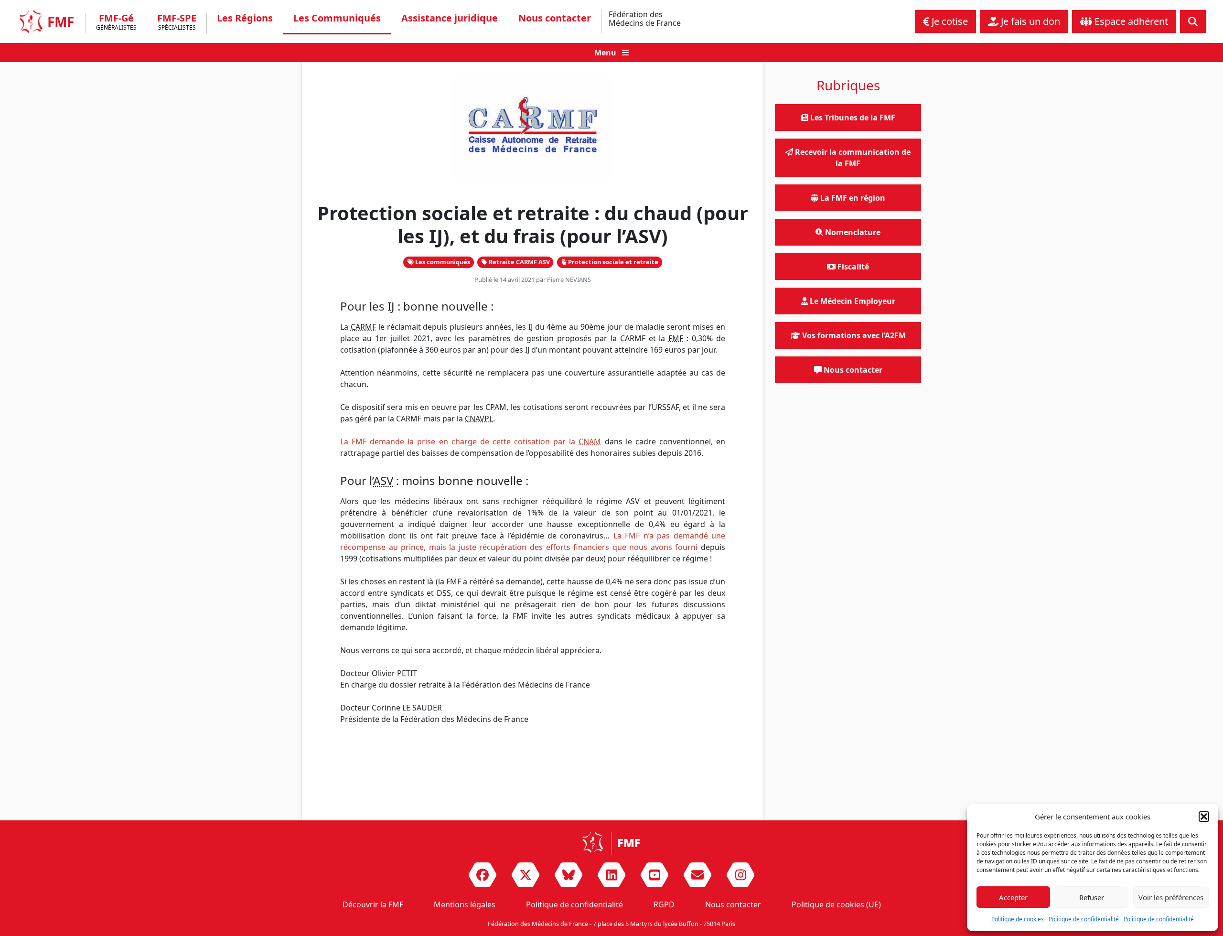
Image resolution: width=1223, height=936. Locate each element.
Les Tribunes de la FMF (851, 117)
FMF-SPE (176, 23)
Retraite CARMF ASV (518, 262)
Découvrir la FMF (373, 904)
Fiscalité (852, 266)
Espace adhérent (1130, 21)
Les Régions (245, 18)
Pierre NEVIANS (569, 279)
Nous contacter (554, 18)
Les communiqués (442, 262)
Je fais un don (1029, 21)
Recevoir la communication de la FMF (852, 158)
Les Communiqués (337, 18)
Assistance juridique (449, 18)
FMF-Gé (116, 23)
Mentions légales (464, 904)
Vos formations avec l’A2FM (853, 335)
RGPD (664, 904)
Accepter (1013, 897)
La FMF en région (851, 198)
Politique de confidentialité (1084, 919)
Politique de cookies (1017, 919)
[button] (1204, 816)
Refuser (1091, 897)
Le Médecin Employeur (851, 301)
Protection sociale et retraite (612, 262)
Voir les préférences (1170, 897)
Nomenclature (851, 232)
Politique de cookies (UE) (836, 904)
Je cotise (948, 21)
